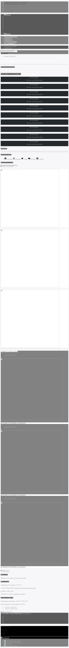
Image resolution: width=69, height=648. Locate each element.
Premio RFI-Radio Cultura (15, 4)
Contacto (8, 19)
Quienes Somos (10, 21)
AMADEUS (8, 48)
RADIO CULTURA (10, 46)
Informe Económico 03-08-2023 (13, 567)
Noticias (8, 18)
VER (5, 29)
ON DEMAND (9, 26)
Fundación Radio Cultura (15, 2)
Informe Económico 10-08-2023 (13, 495)
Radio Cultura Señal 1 (15, 641)
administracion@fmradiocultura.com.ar (25, 588)
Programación (10, 16)
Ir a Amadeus (9, 23)
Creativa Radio (13, 645)
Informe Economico (10, 56)
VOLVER (4, 148)
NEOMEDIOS (26, 613)
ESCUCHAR (8, 27)
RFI (10, 644)
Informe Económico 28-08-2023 (13, 423)
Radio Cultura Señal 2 (15, 642)
